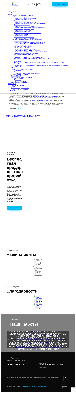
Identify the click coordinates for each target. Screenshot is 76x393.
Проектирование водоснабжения (23, 47)
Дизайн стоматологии (20, 81)
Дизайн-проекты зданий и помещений (21, 77)
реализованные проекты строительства (42, 100)
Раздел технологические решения (23, 45)
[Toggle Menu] (5, 10)
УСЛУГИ (10, 14)
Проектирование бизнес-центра (23, 19)
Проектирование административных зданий (26, 17)
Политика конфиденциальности (20, 88)
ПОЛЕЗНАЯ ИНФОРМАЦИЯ (16, 85)
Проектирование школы (20, 35)
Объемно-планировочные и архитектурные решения (28, 43)
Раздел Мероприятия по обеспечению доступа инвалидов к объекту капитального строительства (40, 63)
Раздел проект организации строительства (26, 53)
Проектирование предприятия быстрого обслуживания (29, 23)
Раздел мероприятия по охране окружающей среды (28, 57)
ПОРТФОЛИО (12, 84)
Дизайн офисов (18, 78)
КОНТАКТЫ (11, 90)
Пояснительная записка (20, 41)
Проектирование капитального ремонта (22, 69)
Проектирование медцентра (22, 31)
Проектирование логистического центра (25, 22)
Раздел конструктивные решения (23, 46)
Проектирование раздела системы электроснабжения (29, 55)
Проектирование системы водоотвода (24, 49)
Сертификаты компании (17, 12)
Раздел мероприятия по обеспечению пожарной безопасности (31, 58)
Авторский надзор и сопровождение (21, 82)
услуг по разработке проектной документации (45, 96)
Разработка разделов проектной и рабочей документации (27, 39)
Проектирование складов (21, 21)
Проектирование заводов (21, 34)
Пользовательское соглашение (19, 89)
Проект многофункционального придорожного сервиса (29, 27)
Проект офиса (18, 70)
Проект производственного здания (24, 29)
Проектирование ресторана (22, 25)
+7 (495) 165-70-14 (37, 5)
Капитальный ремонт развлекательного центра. (27, 73)
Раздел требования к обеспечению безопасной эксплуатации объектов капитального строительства (41, 62)
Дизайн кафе (17, 80)
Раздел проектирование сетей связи (24, 54)
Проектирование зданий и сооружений (22, 15)
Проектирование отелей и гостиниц (24, 26)
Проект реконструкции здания (19, 74)
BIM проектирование (17, 68)
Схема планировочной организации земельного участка (29, 42)
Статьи (13, 86)
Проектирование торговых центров (24, 37)
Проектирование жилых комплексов (24, 30)
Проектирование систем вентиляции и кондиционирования (30, 51)
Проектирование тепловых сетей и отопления (27, 50)
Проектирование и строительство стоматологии (27, 33)
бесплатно (10, 198)
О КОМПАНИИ (12, 11)
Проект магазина (19, 72)
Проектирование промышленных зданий (25, 18)
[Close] (5, 92)
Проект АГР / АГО (16, 76)
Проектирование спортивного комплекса (25, 38)
